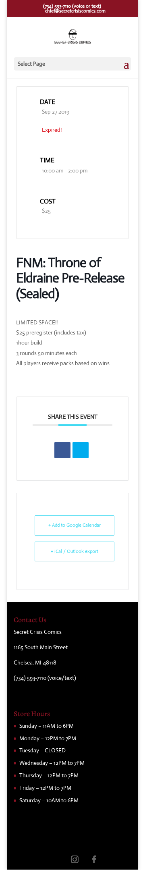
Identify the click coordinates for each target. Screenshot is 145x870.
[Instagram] (74, 859)
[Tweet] (80, 450)
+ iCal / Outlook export (74, 551)
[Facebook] (94, 859)
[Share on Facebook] (62, 450)
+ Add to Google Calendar (74, 525)
